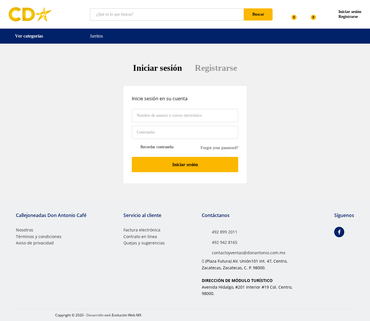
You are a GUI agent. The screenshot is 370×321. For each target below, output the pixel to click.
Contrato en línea (140, 236)
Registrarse (348, 16)
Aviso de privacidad (35, 243)
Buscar (258, 14)
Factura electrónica (141, 230)
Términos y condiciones (39, 236)
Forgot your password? (219, 148)
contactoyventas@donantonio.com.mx (248, 252)
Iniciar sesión (157, 68)
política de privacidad (182, 197)
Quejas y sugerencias (144, 243)
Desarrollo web (98, 315)
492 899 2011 (224, 232)
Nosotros (24, 230)
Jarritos (96, 36)
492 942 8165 (224, 242)
